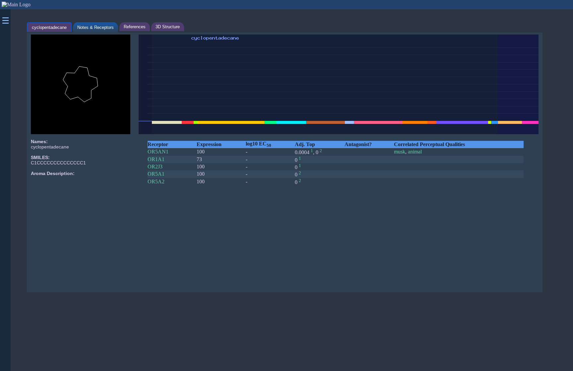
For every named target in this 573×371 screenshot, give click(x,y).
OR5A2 (156, 181)
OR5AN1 (158, 151)
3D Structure (168, 26)
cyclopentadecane (49, 27)
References (135, 26)
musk (399, 151)
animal (415, 151)
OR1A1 (156, 159)
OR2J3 (155, 166)
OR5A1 (156, 174)
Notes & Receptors (95, 27)
